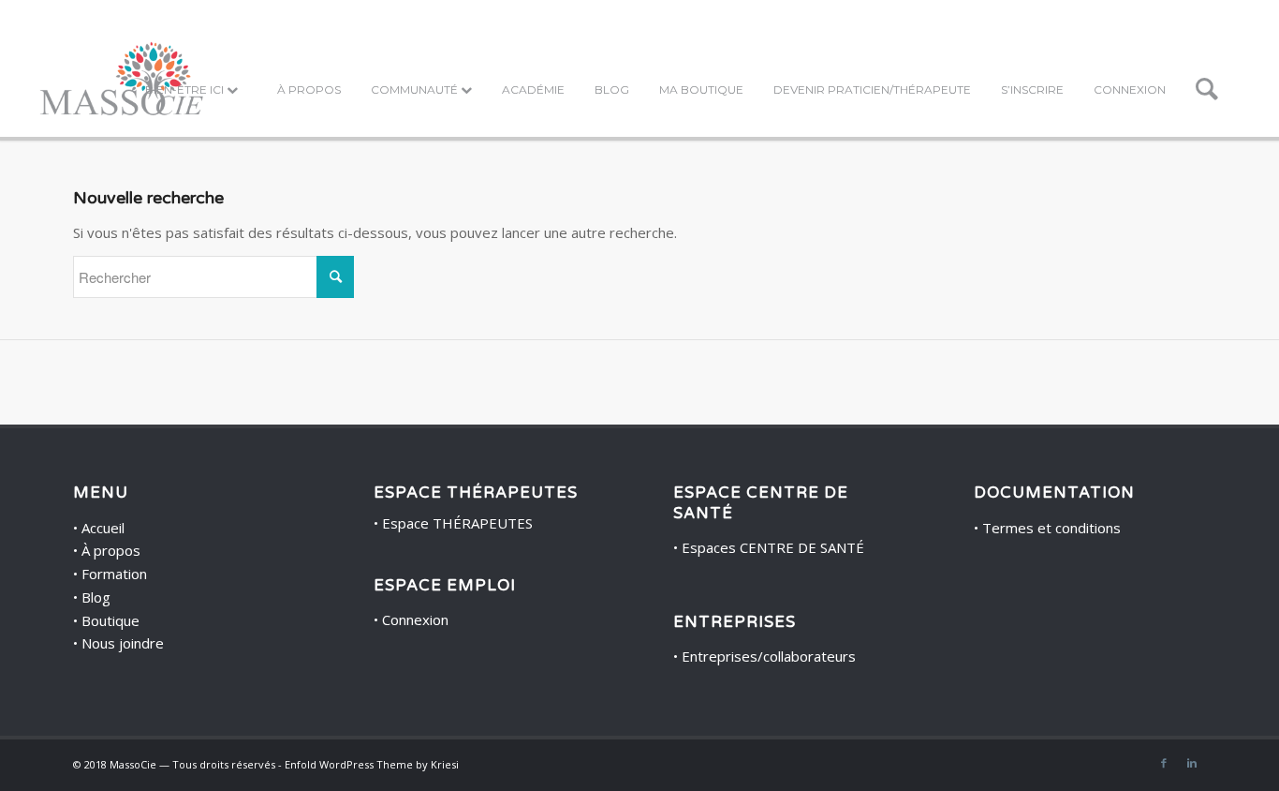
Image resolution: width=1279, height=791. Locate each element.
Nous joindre (122, 643)
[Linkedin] (1192, 763)
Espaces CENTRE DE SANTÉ (773, 547)
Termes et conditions (1051, 527)
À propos (110, 550)
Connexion (415, 619)
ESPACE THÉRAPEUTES (476, 493)
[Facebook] (1164, 763)
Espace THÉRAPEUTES (457, 523)
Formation (114, 573)
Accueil (103, 527)
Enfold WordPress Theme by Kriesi (372, 764)
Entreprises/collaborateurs (769, 656)
